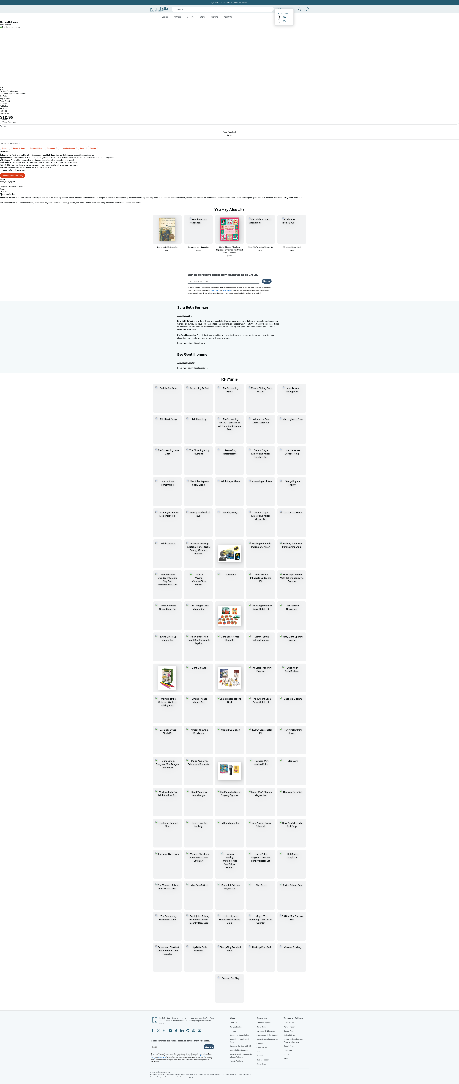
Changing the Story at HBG (240, 1046)
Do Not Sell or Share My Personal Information (293, 1040)
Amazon (5, 148)
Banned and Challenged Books (239, 1040)
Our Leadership (236, 1026)
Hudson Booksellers (67, 148)
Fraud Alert (288, 1050)
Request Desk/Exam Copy (12, 175)
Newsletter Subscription (239, 1035)
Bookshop (51, 148)
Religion (3, 186)
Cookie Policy (289, 1031)
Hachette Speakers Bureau (267, 1039)
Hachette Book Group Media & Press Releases (241, 1055)
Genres (165, 17)
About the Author (7, 194)
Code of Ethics (289, 1035)
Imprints (214, 17)
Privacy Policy (289, 1026)
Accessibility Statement (239, 1050)
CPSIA (286, 1054)
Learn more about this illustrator (191, 367)
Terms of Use (289, 1022)
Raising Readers (263, 1059)
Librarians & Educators (266, 1031)
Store (202, 17)
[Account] (299, 9)
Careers (260, 1043)
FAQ (258, 1051)
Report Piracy (289, 1046)
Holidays (13, 186)
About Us (228, 17)
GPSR (286, 1058)
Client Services (262, 1026)
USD (284, 16)
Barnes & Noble (19, 148)
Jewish (22, 186)
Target (82, 148)
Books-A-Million (36, 148)
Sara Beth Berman (10, 91)
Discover (190, 17)
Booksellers (261, 1063)
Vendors (260, 1055)
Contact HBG (262, 1047)
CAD (284, 20)
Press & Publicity (236, 1061)
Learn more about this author (190, 343)
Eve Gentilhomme (192, 354)
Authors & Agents (263, 1022)
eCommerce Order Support (267, 1035)
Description (5, 151)
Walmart (93, 148)
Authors (177, 17)
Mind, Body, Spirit (7, 181)
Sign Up (266, 281)
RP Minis (4, 108)
